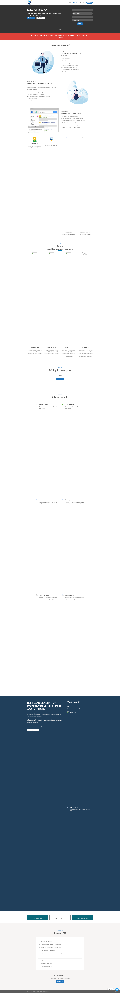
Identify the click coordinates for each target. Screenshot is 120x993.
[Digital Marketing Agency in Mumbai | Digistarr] (39, 2)
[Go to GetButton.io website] (117, 991)
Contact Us (81, 2)
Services (75, 2)
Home (70, 2)
